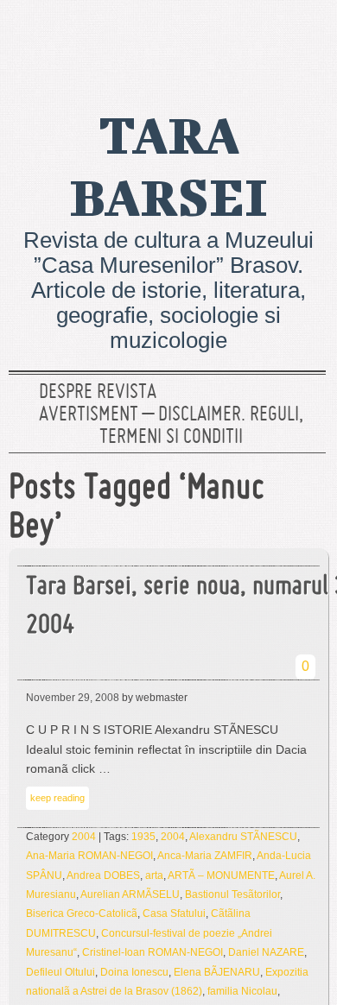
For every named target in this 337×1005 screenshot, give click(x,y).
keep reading (57, 798)
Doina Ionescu (134, 972)
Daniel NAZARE (266, 952)
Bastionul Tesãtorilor (232, 894)
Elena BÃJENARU (217, 972)
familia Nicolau (242, 991)
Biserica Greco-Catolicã (81, 913)
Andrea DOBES (103, 875)
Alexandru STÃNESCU (243, 837)
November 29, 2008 (72, 698)
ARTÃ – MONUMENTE (221, 875)
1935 (143, 837)
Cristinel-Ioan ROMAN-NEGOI (152, 952)
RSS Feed (305, 38)
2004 (84, 837)
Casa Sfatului (174, 913)
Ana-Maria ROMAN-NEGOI (89, 856)
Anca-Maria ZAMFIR (204, 856)
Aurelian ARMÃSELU (130, 894)
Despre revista (97, 392)
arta (154, 875)
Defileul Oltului (60, 972)
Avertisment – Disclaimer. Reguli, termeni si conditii (171, 426)
